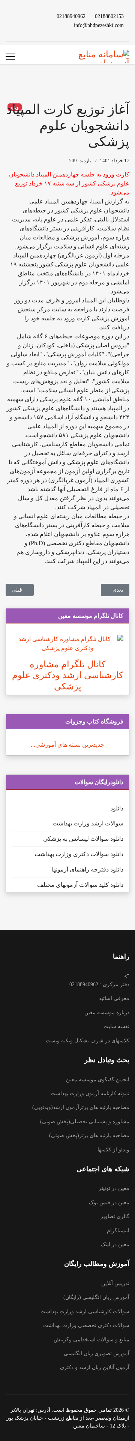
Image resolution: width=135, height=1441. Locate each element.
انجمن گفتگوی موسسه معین (97, 1079)
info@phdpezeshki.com (99, 25)
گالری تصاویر (114, 1216)
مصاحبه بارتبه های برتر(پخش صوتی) (89, 1135)
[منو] (10, 56)
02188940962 (71, 16)
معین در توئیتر (114, 1188)
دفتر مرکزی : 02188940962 (99, 984)
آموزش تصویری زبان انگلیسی (96, 1353)
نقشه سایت (116, 1026)
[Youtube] (37, 16)
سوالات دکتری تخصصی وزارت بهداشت (86, 1325)
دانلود (116, 808)
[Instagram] (37, 25)
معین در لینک (115, 1244)
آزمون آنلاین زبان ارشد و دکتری (94, 1367)
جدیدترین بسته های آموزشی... (67, 744)
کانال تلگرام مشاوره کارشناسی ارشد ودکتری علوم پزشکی (67, 675)
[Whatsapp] (25, 25)
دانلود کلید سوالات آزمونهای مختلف (80, 885)
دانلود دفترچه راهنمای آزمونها (87, 869)
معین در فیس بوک (109, 1202)
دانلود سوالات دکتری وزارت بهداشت (78, 854)
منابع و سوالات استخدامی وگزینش (91, 1339)
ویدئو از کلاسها (113, 1150)
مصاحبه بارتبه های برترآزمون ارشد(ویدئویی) (80, 1107)
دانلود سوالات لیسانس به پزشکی (83, 839)
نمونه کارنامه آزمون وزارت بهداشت (90, 1093)
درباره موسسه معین (106, 1012)
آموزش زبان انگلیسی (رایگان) (96, 1297)
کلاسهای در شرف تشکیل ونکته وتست (87, 1040)
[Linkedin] (25, 16)
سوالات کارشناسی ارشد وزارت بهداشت (84, 1311)
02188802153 (109, 16)
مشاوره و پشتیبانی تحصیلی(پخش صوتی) (84, 1121)
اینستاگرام (118, 1230)
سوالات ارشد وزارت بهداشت (87, 823)
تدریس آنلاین (115, 1283)
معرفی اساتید (114, 998)
